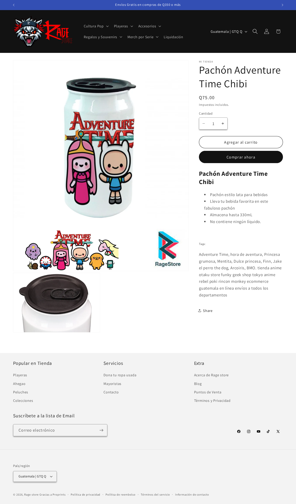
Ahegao (19, 383)
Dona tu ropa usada (119, 374)
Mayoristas (112, 383)
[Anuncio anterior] (13, 5)
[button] (96, 26)
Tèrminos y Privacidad (212, 400)
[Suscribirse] (101, 430)
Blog (198, 383)
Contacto (111, 392)
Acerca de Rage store (211, 374)
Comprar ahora (241, 156)
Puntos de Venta (207, 392)
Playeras (20, 374)
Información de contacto (192, 494)
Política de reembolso (121, 494)
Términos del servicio (155, 494)
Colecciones (23, 400)
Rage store (31, 494)
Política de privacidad (85, 494)
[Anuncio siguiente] (282, 5)
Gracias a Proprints (52, 494)
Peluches (20, 392)
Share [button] (208, 310)
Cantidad (205, 113)
